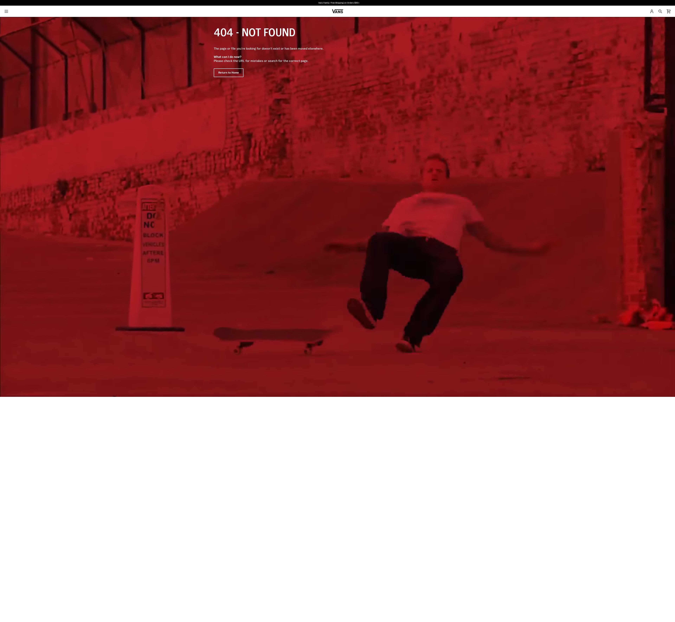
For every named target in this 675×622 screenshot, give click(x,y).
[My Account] (652, 11)
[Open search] (660, 11)
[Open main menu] (6, 11)
